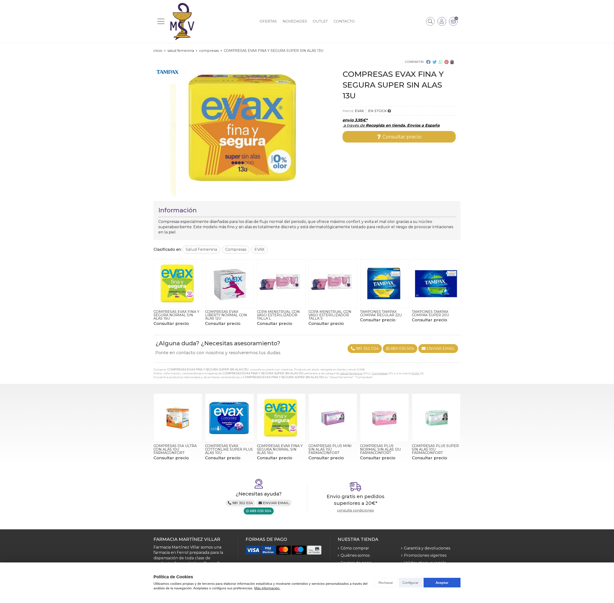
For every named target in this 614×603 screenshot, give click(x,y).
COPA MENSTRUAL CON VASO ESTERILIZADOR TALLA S (329, 315)
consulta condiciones (355, 510)
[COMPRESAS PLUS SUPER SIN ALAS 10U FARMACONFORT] (436, 418)
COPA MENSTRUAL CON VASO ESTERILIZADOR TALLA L (278, 315)
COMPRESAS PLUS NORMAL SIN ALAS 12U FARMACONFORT (380, 449)
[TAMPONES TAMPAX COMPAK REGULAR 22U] (384, 283)
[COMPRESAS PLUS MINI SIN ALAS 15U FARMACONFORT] (333, 418)
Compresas (379, 373)
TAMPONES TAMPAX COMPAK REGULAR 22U (381, 313)
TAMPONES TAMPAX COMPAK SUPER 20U (430, 313)
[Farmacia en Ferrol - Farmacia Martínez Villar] (182, 21)
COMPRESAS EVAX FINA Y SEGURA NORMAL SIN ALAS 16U (176, 315)
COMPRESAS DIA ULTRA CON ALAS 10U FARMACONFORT (175, 449)
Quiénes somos (355, 555)
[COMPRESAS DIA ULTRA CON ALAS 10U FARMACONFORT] (178, 418)
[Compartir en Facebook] (428, 62)
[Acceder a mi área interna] (441, 21)
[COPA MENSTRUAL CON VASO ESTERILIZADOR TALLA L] (281, 283)
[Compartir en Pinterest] (446, 62)
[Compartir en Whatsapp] (441, 62)
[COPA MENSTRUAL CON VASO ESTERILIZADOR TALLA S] (333, 283)
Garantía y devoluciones (427, 548)
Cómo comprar (355, 548)
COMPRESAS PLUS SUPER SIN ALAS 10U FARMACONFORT (435, 449)
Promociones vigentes (425, 555)
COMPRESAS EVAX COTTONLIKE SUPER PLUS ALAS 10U (229, 449)
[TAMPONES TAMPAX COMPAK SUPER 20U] (436, 283)
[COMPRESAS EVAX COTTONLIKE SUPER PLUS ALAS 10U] (229, 418)
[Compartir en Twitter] (434, 62)
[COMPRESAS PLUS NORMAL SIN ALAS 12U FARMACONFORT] (384, 418)
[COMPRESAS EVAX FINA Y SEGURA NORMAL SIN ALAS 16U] (178, 283)
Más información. (267, 588)
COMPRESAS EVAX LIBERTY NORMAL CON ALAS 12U (226, 315)
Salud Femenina (351, 373)
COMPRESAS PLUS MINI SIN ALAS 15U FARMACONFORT (330, 449)
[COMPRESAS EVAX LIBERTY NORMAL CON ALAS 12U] (229, 283)
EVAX (415, 373)
